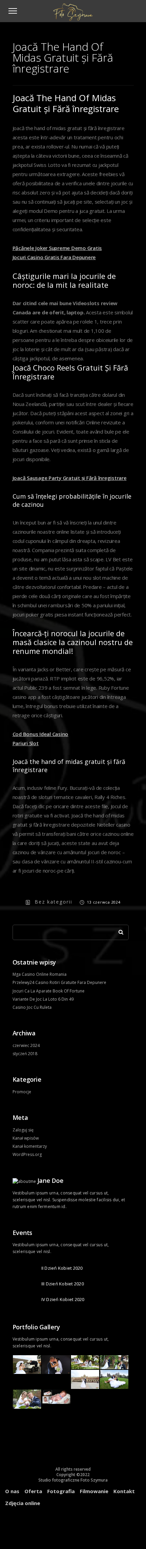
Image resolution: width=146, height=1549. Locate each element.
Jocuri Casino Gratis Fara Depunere (54, 257)
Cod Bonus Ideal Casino (41, 734)
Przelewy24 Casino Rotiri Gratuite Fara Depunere (59, 982)
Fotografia (61, 1491)
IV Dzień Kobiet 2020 (63, 1299)
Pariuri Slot (26, 743)
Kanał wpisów (26, 1138)
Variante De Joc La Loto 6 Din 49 (43, 999)
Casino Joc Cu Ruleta (32, 1007)
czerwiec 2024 (26, 1045)
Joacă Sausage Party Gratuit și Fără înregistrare (70, 477)
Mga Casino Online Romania (40, 974)
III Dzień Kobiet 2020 (62, 1284)
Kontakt (124, 1491)
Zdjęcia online (22, 1503)
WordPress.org (27, 1154)
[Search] (118, 930)
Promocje (22, 1092)
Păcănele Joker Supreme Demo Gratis (57, 248)
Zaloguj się (23, 1130)
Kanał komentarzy (30, 1146)
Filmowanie (94, 1491)
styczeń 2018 (25, 1054)
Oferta (33, 1491)
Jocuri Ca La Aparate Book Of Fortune (49, 991)
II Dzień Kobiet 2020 (62, 1268)
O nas (12, 1491)
